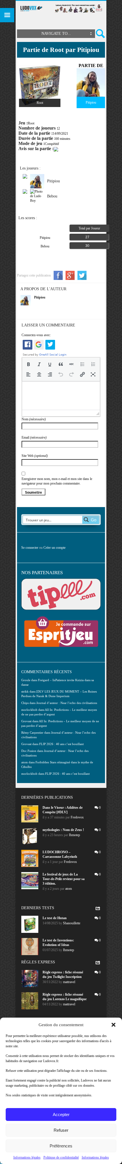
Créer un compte (54, 548)
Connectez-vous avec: (36, 335)
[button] (113, 1025)
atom (68, 889)
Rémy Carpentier (32, 732)
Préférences (61, 1145)
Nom (34, 419)
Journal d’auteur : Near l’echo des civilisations (66, 703)
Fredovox (77, 817)
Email (34, 437)
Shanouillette (71, 923)
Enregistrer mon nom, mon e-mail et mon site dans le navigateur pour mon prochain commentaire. (57, 481)
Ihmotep (74, 835)
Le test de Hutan (55, 918)
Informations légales (27, 1157)
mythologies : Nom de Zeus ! (63, 830)
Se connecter (29, 548)
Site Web (35, 456)
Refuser (61, 1130)
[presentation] (28, 364)
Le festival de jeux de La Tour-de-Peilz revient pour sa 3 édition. (64, 878)
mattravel (69, 982)
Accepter (61, 1114)
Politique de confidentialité (61, 1157)
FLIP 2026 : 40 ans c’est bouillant (61, 744)
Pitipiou (39, 297)
